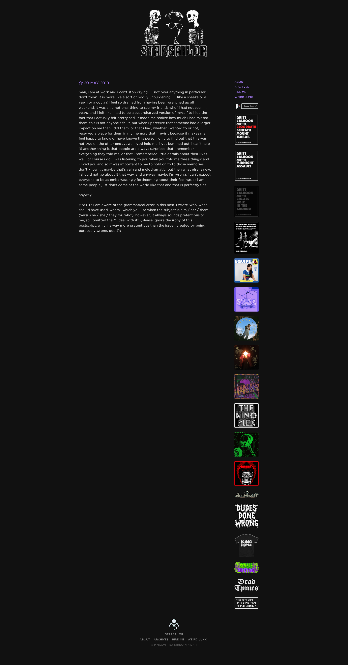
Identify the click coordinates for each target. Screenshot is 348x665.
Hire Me (240, 91)
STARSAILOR (174, 634)
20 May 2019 (96, 83)
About (239, 81)
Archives (241, 86)
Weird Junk (243, 97)
